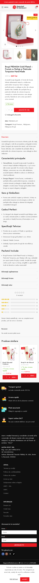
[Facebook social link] (3, 553)
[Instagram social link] (6, 553)
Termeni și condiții (9, 468)
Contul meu (7, 509)
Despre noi (7, 505)
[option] (16, 46)
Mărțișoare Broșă (10, 127)
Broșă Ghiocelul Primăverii (7, 363)
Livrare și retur (8, 479)
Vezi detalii (14, 579)
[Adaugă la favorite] (15, 348)
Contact (6, 493)
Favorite (6, 512)
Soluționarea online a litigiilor (13, 482)
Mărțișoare (26, 124)
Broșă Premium (17, 124)
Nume (4, 529)
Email (3, 536)
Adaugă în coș (24, 110)
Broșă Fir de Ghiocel (27, 362)
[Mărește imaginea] (5, 44)
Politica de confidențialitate (12, 472)
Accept (24, 579)
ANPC (5, 490)
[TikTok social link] (13, 553)
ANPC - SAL (7, 486)
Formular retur (8, 516)
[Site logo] (19, 7)
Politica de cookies (10, 475)
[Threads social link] (10, 553)
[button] (4, 30)
